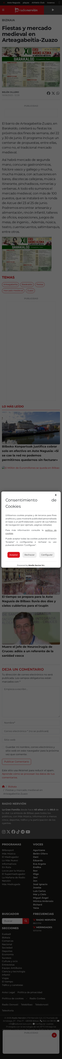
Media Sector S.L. (36, 565)
